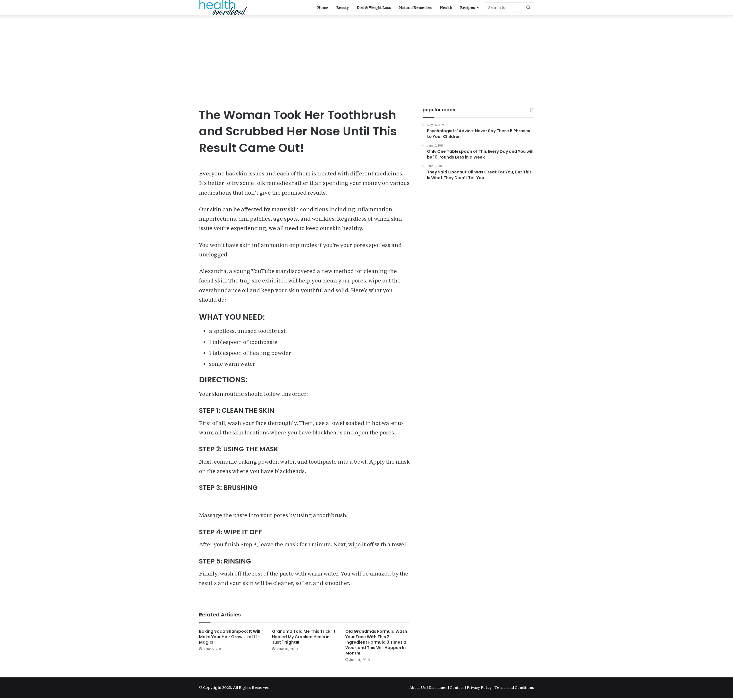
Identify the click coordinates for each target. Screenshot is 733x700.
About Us (418, 687)
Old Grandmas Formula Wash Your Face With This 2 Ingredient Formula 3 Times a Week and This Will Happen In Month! (376, 642)
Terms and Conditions (514, 687)
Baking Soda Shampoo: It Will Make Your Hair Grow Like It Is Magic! (229, 636)
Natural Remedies (415, 7)
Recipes (467, 7)
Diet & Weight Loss (374, 7)
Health (446, 7)
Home (322, 7)
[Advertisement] (366, 64)
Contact (457, 687)
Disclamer (438, 687)
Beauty (342, 7)
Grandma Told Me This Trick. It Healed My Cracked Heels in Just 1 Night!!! (304, 636)
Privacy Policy (479, 687)
